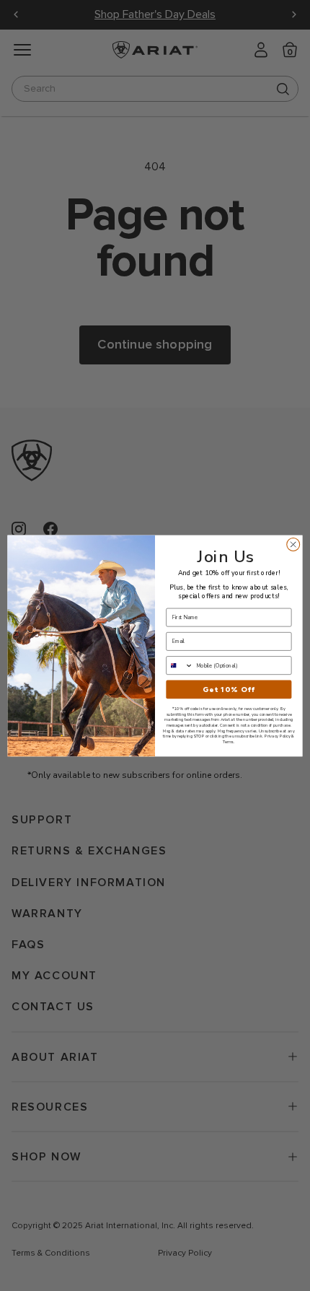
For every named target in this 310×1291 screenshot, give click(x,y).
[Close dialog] (293, 544)
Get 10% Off (229, 689)
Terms (228, 742)
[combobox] (180, 665)
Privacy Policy (278, 736)
